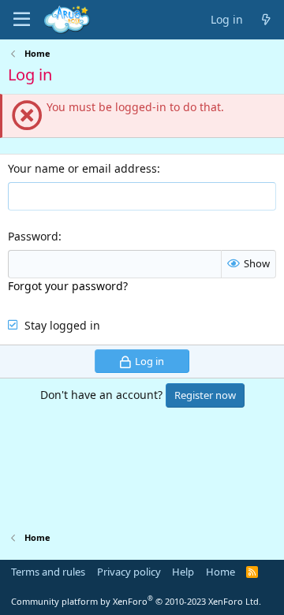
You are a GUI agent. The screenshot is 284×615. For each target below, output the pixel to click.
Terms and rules (48, 572)
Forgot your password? (68, 285)
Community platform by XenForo (136, 601)
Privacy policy (129, 572)
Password (33, 236)
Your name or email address (82, 168)
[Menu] (21, 19)
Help (183, 572)
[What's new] (266, 20)
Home (220, 572)
